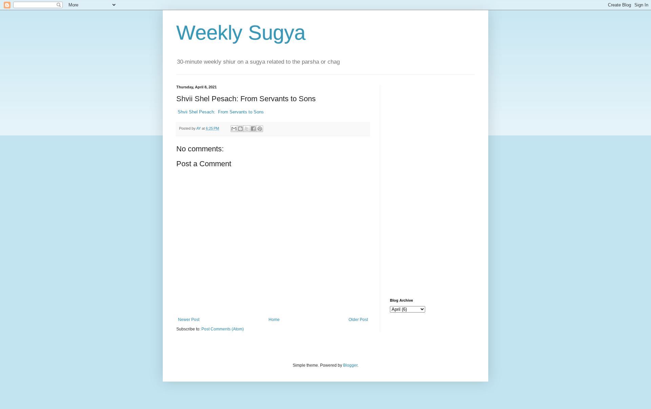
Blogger (350, 365)
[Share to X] (246, 128)
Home (274, 319)
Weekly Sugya (240, 32)
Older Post (358, 319)
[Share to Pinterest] (259, 128)
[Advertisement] (432, 186)
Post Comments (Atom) (222, 329)
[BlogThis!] (240, 128)
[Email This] (234, 128)
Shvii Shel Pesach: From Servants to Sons (220, 111)
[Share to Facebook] (253, 128)
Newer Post (188, 319)
